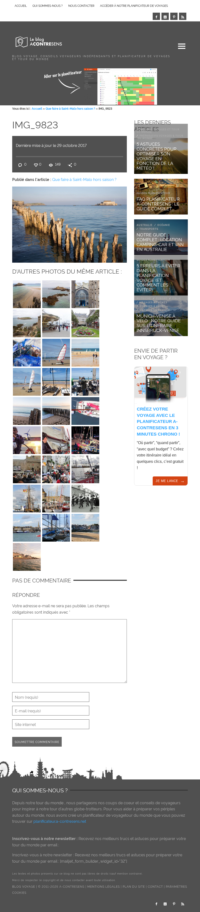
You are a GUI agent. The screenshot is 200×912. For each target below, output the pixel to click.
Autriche (144, 298)
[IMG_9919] (26, 380)
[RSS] (182, 16)
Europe (161, 298)
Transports (149, 228)
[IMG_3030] (56, 526)
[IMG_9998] (56, 293)
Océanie (163, 224)
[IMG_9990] (26, 322)
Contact (155, 886)
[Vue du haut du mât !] (85, 409)
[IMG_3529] (26, 468)
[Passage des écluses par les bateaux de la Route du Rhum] (85, 439)
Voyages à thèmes (153, 302)
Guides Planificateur (153, 193)
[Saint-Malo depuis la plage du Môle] (85, 526)
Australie (144, 224)
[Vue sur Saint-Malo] (26, 526)
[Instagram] (165, 16)
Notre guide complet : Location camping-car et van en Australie (160, 241)
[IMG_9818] (26, 409)
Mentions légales (103, 886)
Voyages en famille (155, 310)
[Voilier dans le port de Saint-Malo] (26, 497)
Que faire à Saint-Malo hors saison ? (70, 108)
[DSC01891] (26, 439)
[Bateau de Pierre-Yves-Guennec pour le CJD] (85, 468)
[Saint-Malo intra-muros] (85, 322)
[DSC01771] (56, 439)
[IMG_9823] (69, 223)
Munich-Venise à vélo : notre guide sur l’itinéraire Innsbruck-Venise (159, 323)
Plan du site (134, 886)
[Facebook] (156, 16)
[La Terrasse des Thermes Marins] (85, 380)
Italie (176, 298)
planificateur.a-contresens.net (59, 821)
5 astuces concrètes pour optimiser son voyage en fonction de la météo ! (157, 156)
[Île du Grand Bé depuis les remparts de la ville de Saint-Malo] (26, 293)
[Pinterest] (174, 16)
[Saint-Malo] (56, 497)
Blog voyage (23, 886)
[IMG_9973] (56, 322)
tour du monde (49, 802)
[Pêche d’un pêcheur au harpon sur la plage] (26, 351)
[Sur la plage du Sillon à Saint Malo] (56, 380)
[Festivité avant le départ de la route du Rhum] (85, 497)
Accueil (37, 108)
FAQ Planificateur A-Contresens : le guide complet (158, 203)
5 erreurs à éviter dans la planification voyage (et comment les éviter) (158, 277)
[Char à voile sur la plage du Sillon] (56, 351)
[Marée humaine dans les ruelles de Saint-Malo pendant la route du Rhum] (56, 468)
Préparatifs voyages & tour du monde (160, 137)
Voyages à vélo (152, 306)
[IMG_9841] (85, 351)
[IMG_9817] (56, 409)
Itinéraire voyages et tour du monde (158, 130)
